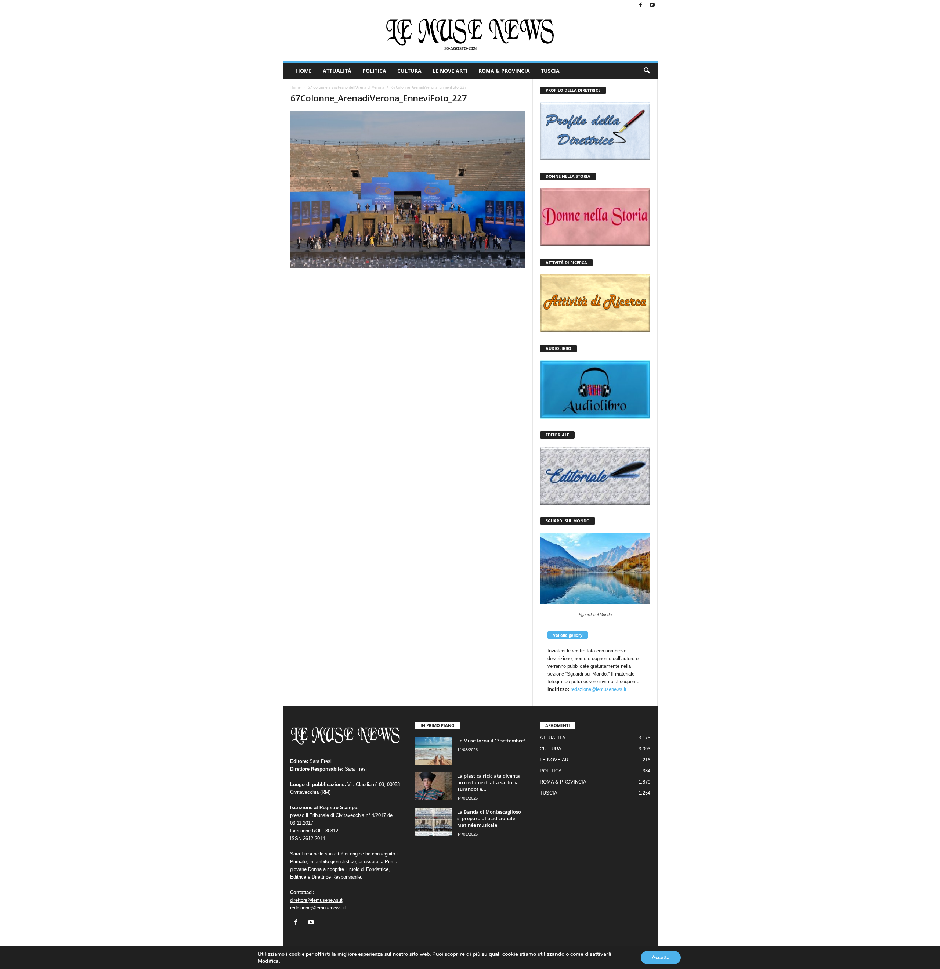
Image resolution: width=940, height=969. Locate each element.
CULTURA (409, 70)
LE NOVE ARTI (450, 70)
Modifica (268, 961)
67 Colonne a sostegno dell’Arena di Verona (346, 87)
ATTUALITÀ (337, 70)
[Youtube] (652, 5)
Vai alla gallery (567, 635)
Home (295, 87)
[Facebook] (640, 5)
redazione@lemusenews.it (598, 689)
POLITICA (374, 70)
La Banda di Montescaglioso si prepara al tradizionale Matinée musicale (489, 818)
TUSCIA (550, 70)
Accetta (661, 957)
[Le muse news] (470, 32)
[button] (647, 71)
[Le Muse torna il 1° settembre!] (433, 751)
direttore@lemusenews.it (316, 900)
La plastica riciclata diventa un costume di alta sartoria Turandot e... (488, 782)
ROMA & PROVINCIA (504, 70)
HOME (304, 70)
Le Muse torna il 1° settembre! (491, 740)
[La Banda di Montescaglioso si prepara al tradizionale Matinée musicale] (433, 822)
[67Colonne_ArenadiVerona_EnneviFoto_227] (407, 189)
